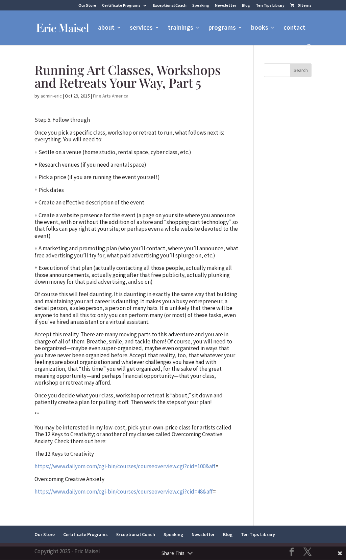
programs (222, 28)
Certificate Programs (121, 5)
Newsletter (225, 5)
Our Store (87, 5)
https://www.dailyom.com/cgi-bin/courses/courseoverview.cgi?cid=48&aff (123, 491)
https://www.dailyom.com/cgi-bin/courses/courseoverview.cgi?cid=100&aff (125, 466)
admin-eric (51, 96)
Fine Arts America (110, 96)
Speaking (200, 5)
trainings (180, 28)
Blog (246, 5)
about (106, 28)
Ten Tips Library (270, 5)
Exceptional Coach (170, 5)
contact (294, 28)
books (259, 28)
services (141, 28)
